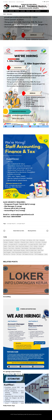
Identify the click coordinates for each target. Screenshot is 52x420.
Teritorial (13, 254)
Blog (33, 11)
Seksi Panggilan (7, 252)
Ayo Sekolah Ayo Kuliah (9, 240)
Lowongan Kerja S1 (21, 223)
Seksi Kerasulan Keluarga (19, 250)
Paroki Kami (11, 11)
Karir (37, 240)
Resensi (5, 248)
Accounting (6, 296)
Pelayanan (22, 11)
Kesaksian (11, 242)
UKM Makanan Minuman (27, 254)
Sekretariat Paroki (12, 1)
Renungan (41, 246)
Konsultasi (44, 242)
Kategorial (42, 240)
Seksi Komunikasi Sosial (31, 250)
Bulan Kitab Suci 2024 (18, 230)
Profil (31, 246)
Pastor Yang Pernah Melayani (22, 246)
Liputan (5, 244)
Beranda (6, 11)
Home (4, 14)
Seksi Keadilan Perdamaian (36, 248)
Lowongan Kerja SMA (33, 244)
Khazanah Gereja (24, 242)
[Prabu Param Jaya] (26, 388)
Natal (40, 244)
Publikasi (28, 11)
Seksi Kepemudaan (8, 250)
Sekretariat (17, 248)
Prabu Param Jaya (9, 405)
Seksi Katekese (24, 248)
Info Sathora (29, 240)
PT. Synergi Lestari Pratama (12, 371)
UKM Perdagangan (39, 254)
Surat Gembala (37, 252)
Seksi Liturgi (40, 250)
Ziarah (46, 254)
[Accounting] (26, 280)
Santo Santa (11, 248)
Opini (44, 244)
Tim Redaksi (5, 1)
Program (17, 11)
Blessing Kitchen (32, 230)
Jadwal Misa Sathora (20, 1)
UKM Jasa (18, 254)
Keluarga (6, 242)
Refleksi (35, 246)
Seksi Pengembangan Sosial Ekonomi (20, 252)
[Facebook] (44, 1)
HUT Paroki (22, 240)
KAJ (34, 240)
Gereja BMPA (37, 11)
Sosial (31, 252)
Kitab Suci (32, 242)
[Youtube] (46, 1)
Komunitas (38, 242)
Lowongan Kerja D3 (11, 223)
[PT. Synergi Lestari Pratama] (26, 334)
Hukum (17, 240)
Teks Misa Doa (7, 254)
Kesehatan (17, 242)
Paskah (5, 246)
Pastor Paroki (11, 246)
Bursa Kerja (26, 30)
